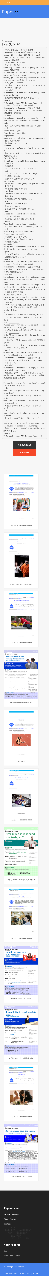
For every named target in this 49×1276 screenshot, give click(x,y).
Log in (6, 1251)
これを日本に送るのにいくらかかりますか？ (21, 880)
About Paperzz (10, 1219)
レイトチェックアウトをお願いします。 (21, 1058)
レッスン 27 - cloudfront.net (21, 1117)
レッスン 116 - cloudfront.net (21, 584)
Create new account (12, 1256)
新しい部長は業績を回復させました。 (21, 702)
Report (25, 452)
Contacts (7, 1224)
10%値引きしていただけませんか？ (21, 998)
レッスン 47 (21, 761)
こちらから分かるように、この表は (21, 1176)
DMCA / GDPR (25, 1274)
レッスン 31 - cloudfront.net (21, 820)
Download (25, 445)
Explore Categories (11, 1214)
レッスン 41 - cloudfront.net (21, 643)
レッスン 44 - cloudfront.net (21, 525)
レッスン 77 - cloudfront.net (21, 938)
